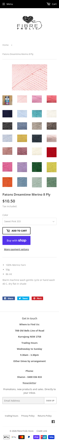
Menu (10, 4)
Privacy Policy (28, 415)
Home (5, 44)
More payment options (16, 249)
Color (5, 215)
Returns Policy (45, 415)
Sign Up (50, 400)
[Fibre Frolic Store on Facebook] (53, 422)
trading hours (11, 415)
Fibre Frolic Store (25, 430)
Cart (54, 4)
